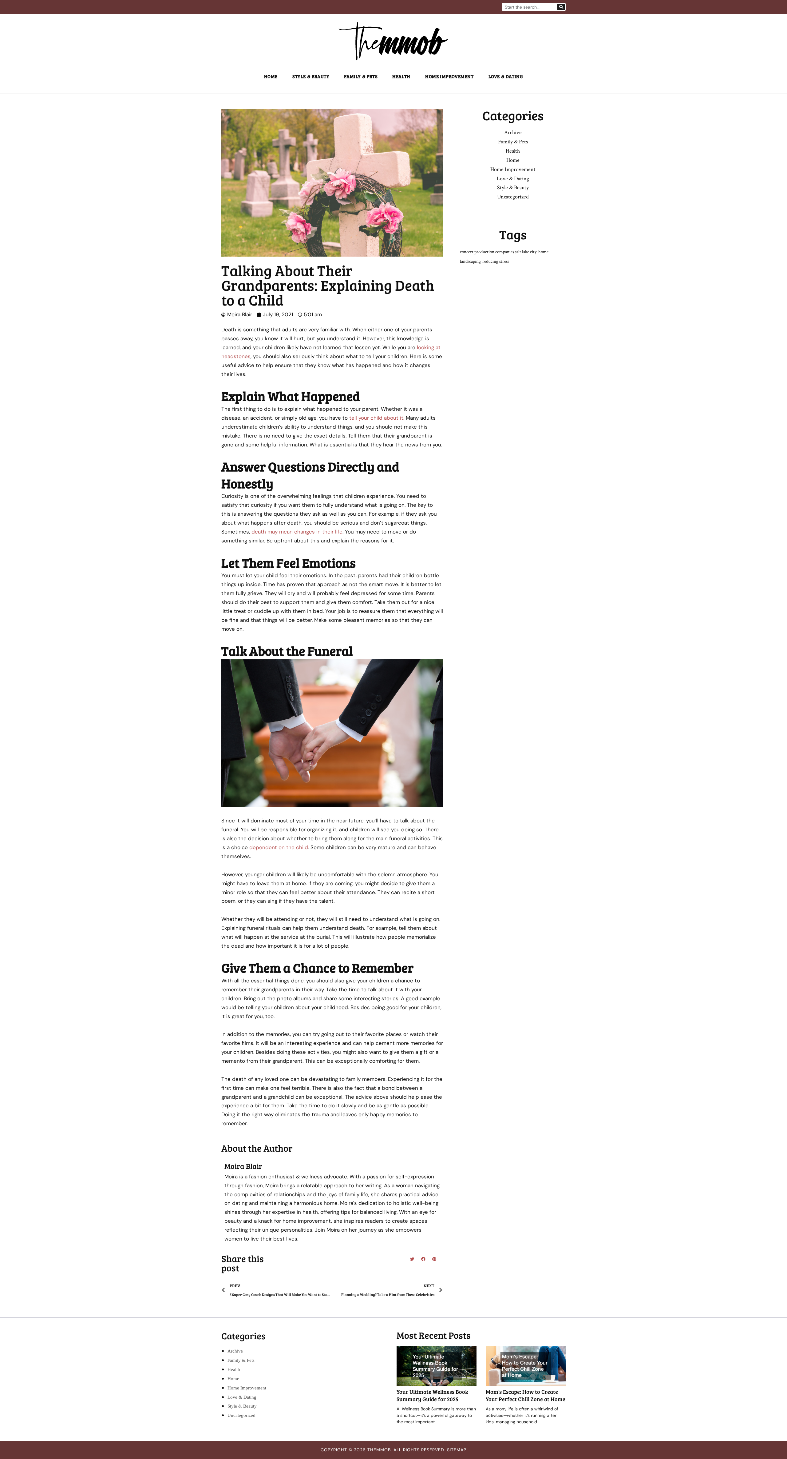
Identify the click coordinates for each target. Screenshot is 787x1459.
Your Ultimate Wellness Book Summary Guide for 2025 (432, 1395)
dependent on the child (278, 847)
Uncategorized (513, 196)
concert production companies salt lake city (498, 252)
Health (401, 76)
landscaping (470, 261)
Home (271, 76)
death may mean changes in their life (296, 531)
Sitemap (456, 1450)
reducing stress (495, 261)
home (543, 252)
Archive (513, 132)
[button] (412, 1259)
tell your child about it (376, 417)
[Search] (561, 7)
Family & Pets (361, 76)
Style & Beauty (310, 76)
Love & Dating (505, 76)
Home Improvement (449, 76)
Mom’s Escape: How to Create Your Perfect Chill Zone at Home (525, 1395)
